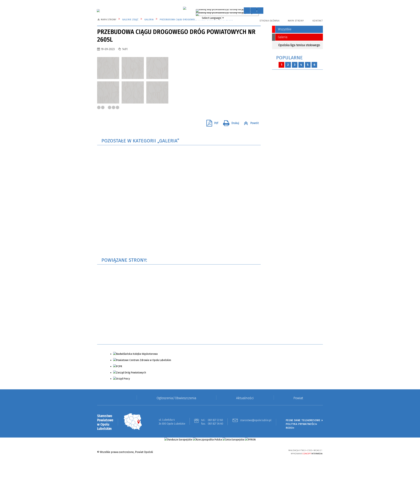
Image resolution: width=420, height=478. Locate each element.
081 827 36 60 (215, 423)
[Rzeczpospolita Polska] (207, 440)
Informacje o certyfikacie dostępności (210, 452)
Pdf (210, 122)
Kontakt (317, 20)
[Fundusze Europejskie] (178, 440)
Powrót (250, 122)
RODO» (290, 427)
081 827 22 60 (215, 420)
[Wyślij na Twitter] (108, 123)
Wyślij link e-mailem (114, 123)
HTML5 (258, 452)
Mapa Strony (296, 20)
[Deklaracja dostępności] (260, 10)
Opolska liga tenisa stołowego (299, 45)
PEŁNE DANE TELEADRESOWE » (304, 420)
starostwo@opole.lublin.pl (255, 420)
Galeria (282, 37)
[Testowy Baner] (184, 8)
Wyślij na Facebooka (101, 123)
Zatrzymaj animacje (247, 10)
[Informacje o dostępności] (253, 10)
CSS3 (264, 452)
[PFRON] (250, 440)
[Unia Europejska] (233, 440)
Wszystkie (284, 29)
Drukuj (229, 122)
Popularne (289, 58)
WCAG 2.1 (275, 451)
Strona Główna (269, 20)
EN (260, 13)
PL (256, 10)
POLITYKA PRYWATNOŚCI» (301, 424)
